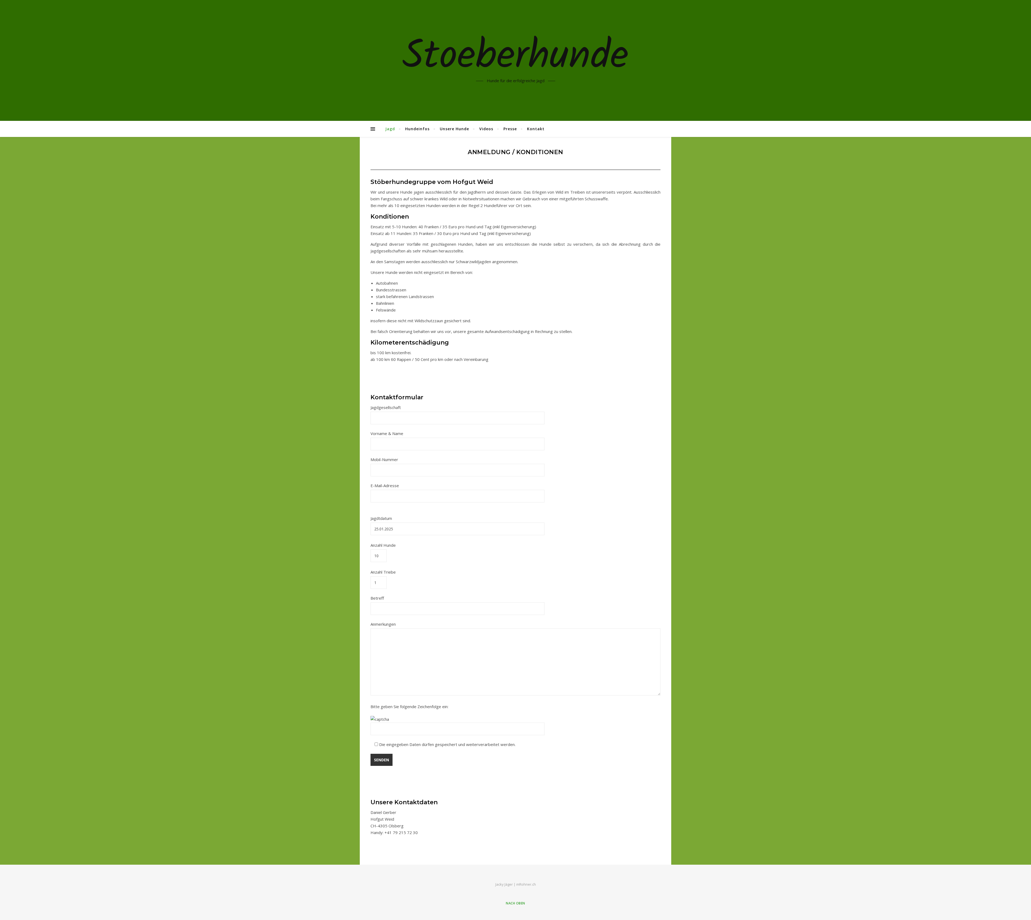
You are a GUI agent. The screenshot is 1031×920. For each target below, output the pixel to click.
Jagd (390, 128)
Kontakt (535, 128)
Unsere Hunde (454, 128)
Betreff (377, 598)
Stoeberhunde (515, 57)
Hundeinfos (417, 128)
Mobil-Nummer (384, 459)
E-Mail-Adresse (385, 485)
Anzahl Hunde (383, 545)
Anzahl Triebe (383, 572)
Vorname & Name (387, 433)
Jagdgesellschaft (386, 407)
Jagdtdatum (381, 518)
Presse (510, 128)
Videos (486, 128)
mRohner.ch (526, 884)
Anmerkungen (383, 624)
